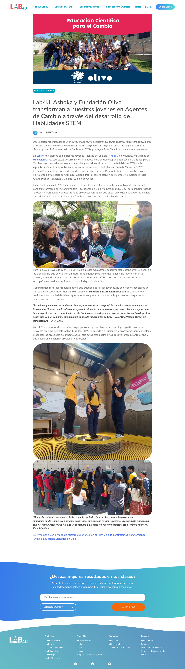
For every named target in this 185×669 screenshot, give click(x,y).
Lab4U (40, 156)
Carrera (80, 648)
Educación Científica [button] (65, 7)
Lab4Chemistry (51, 651)
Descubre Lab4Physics (54, 648)
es (146, 7)
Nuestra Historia (84, 641)
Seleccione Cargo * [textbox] (53, 607)
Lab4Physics (50, 644)
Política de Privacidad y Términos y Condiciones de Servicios (153, 651)
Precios (137, 7)
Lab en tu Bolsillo (52, 641)
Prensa (80, 651)
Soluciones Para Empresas (117, 7)
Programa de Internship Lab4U (90, 655)
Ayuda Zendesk (148, 641)
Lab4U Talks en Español (119, 648)
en (151, 7)
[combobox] (58, 607)
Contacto (145, 644)
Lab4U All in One (52, 658)
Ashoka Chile (115, 156)
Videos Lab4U (115, 644)
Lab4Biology (50, 655)
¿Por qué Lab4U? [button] (41, 7)
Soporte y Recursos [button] (89, 7)
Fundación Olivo (42, 159)
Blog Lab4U (114, 641)
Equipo (80, 644)
